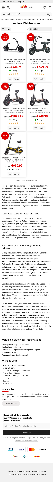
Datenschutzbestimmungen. (26, 440)
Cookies (6, 381)
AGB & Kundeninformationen (14, 365)
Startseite (4, 19)
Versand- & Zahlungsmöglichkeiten (16, 370)
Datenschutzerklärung (11, 373)
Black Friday (7, 384)
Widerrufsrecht (9, 368)
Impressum (7, 378)
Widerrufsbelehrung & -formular (15, 376)
